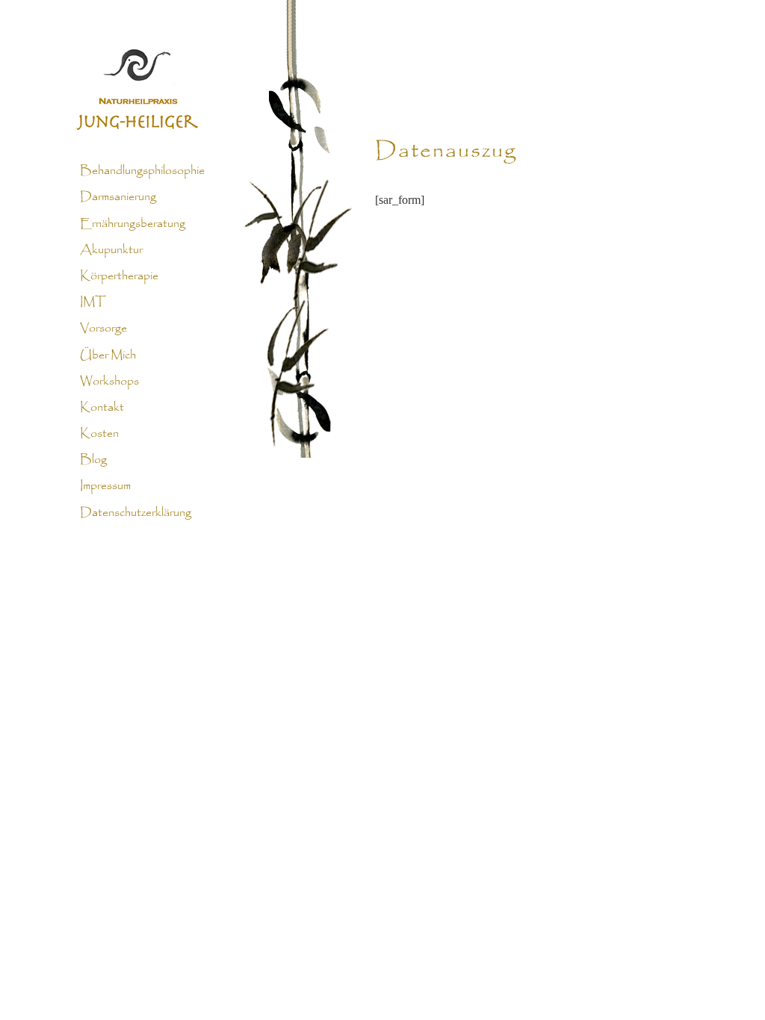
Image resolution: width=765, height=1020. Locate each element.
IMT (93, 302)
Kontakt (102, 407)
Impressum (105, 486)
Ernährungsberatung (132, 223)
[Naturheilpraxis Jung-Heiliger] (382, 67)
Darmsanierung (118, 197)
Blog (93, 460)
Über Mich (108, 354)
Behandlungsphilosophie (142, 171)
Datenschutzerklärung (135, 512)
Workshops (109, 381)
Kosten (99, 434)
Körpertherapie (119, 276)
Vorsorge (103, 328)
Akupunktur (111, 250)
